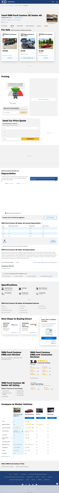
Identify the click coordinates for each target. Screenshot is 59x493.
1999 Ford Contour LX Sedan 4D (7, 466)
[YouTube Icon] (36, 484)
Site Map (33, 479)
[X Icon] (26, 484)
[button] (10, 327)
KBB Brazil (40, 479)
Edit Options (3, 19)
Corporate (50, 476)
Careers (43, 476)
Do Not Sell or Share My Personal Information (38, 474)
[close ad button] (57, 484)
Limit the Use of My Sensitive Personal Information (14, 476)
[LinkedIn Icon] (33, 484)
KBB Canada (47, 479)
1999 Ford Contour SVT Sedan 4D (22, 466)
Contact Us (16, 474)
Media (28, 479)
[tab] (4, 26)
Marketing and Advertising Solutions (17, 479)
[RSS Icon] (29, 484)
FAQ (10, 474)
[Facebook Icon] (22, 484)
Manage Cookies (30, 476)
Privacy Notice (23, 474)
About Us (37, 476)
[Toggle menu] (57, 2)
